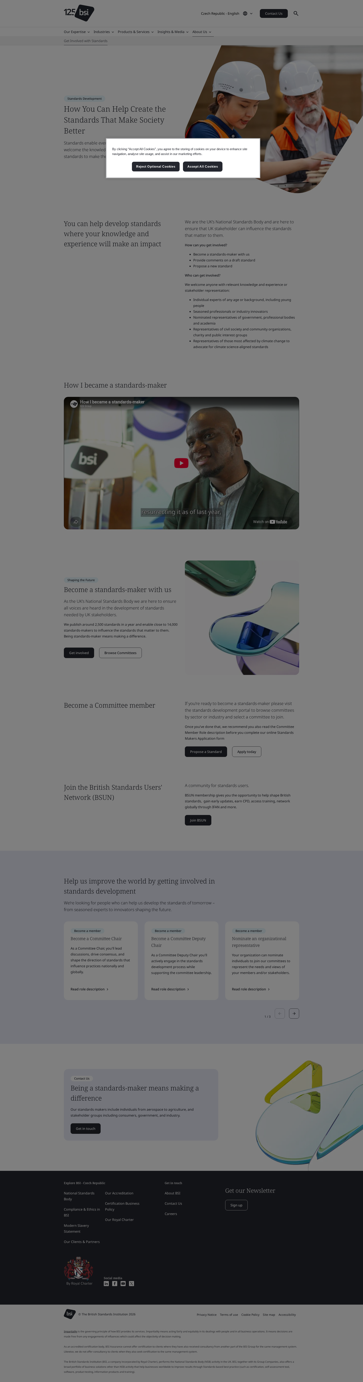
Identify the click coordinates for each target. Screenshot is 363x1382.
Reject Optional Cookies (155, 166)
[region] (183, 158)
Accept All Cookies (202, 166)
